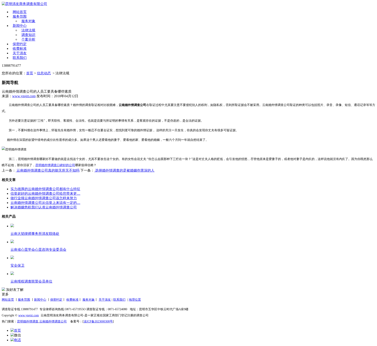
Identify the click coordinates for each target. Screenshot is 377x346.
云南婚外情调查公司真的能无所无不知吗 (47, 170)
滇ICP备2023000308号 (98, 321)
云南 (42, 321)
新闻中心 (20, 25)
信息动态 (44, 73)
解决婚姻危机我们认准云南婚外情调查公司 (43, 207)
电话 (17, 340)
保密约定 (20, 44)
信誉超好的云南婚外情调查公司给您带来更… (45, 193)
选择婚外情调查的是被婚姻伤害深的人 (124, 170)
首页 (29, 73)
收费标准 (20, 48)
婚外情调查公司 (56, 321)
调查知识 (28, 35)
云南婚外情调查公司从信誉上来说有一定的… (45, 203)
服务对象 (28, 21)
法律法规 (28, 30)
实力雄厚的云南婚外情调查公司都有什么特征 (45, 189)
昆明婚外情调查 (27, 321)
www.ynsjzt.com (24, 96)
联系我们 (20, 58)
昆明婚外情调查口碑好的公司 (55, 165)
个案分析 (28, 39)
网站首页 (20, 12)
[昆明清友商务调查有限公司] (54, 4)
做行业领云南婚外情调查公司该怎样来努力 (43, 198)
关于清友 (20, 53)
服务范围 (20, 16)
